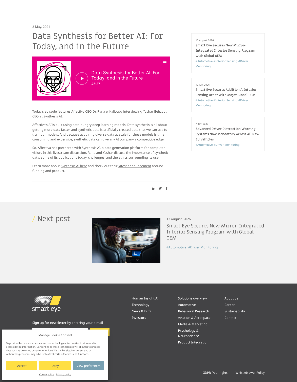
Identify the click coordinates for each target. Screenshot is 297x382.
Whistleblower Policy (250, 372)
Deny (55, 366)
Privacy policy (63, 374)
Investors (139, 317)
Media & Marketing (192, 324)
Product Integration (193, 342)
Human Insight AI (145, 298)
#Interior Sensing (226, 61)
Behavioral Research (193, 311)
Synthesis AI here (74, 166)
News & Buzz (142, 311)
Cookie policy (46, 374)
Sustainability (234, 311)
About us (231, 298)
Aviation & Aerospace (194, 317)
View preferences (88, 366)
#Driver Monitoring (227, 145)
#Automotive (205, 61)
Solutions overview (192, 298)
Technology (140, 304)
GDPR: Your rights (215, 372)
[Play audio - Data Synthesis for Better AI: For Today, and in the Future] (82, 78)
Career (229, 304)
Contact (230, 317)
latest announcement (134, 166)
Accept (21, 366)
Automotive (187, 304)
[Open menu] (165, 61)
